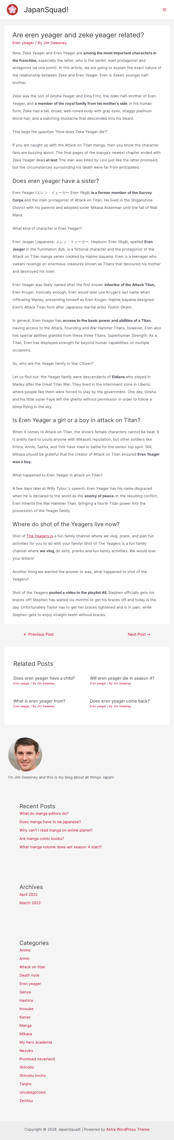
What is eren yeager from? (39, 700)
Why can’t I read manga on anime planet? (55, 830)
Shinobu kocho (32, 1075)
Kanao (25, 1017)
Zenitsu (26, 1100)
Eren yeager (23, 43)
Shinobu (26, 1067)
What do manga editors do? (43, 813)
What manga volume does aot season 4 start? (60, 847)
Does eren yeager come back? (120, 700)
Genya (25, 992)
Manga (25, 1025)
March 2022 (30, 903)
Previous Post (38, 634)
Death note (29, 975)
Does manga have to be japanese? (50, 822)
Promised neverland (37, 1059)
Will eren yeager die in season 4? (122, 678)
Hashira (26, 1000)
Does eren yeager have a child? (44, 678)
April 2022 (28, 894)
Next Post (139, 634)
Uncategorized (32, 1092)
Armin (24, 958)
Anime (25, 950)
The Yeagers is (40, 536)
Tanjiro (25, 1084)
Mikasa (25, 1034)
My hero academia (35, 1042)
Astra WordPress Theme (128, 1129)
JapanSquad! (46, 9)
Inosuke (26, 1008)
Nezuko (26, 1050)
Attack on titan (32, 967)
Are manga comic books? (41, 838)
